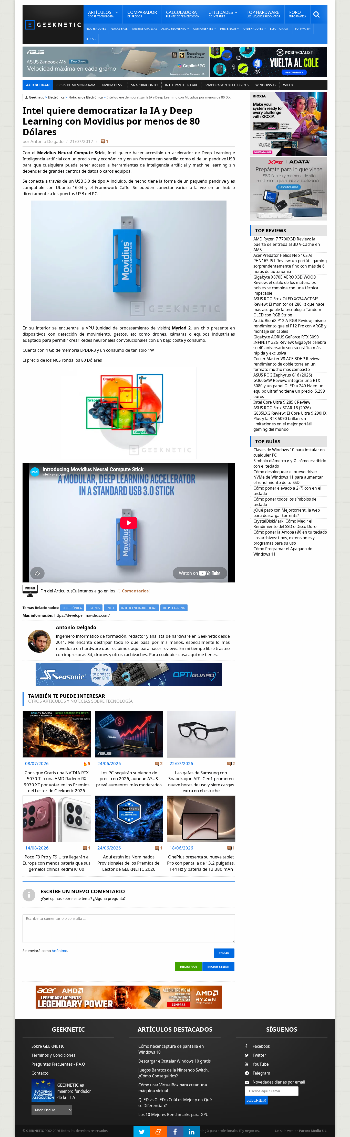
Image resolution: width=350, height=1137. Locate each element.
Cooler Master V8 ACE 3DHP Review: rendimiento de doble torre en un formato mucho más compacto (286, 364)
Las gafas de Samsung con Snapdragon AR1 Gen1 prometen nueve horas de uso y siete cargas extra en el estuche (201, 782)
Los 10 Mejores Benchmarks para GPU (173, 1114)
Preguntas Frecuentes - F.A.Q (58, 1064)
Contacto (40, 1073)
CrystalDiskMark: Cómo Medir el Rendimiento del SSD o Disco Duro (284, 523)
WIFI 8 (288, 85)
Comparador (142, 13)
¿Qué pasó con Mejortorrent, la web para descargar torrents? (286, 512)
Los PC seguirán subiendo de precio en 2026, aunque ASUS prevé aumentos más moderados (129, 779)
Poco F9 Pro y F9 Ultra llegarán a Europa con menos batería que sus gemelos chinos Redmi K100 (56, 863)
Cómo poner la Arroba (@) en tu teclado (290, 532)
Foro (297, 13)
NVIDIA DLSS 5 (113, 85)
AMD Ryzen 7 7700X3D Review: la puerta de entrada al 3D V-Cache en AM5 (286, 244)
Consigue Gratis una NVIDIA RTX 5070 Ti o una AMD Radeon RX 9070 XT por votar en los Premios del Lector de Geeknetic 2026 (56, 782)
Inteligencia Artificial (138, 608)
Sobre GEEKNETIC (48, 1046)
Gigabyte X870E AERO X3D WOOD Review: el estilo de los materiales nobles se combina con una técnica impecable (285, 285)
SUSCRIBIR (256, 1100)
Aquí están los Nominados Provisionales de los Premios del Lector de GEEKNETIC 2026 (128, 863)
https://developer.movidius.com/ (82, 615)
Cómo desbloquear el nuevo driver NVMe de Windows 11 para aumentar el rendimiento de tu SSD (288, 477)
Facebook (261, 1046)
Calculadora (182, 13)
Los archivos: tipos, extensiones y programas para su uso (284, 540)
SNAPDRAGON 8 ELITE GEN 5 (227, 85)
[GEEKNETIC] (53, 24)
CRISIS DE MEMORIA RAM (75, 85)
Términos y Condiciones (53, 1055)
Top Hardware (263, 13)
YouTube (261, 1064)
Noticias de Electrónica (85, 97)
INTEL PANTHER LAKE (181, 85)
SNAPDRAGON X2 (144, 85)
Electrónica (56, 97)
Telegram (261, 1073)
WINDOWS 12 (265, 85)
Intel (111, 608)
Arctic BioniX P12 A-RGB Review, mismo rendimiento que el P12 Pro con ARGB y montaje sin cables (289, 326)
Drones (94, 608)
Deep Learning (174, 608)
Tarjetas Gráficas (144, 28)
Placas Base (119, 28)
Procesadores (96, 28)
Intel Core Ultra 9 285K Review (281, 402)
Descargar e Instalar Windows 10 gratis (174, 1061)
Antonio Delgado (47, 141)
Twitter (259, 1055)
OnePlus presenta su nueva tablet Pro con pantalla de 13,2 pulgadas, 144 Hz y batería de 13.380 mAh (201, 863)
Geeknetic (36, 97)
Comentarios (135, 591)
